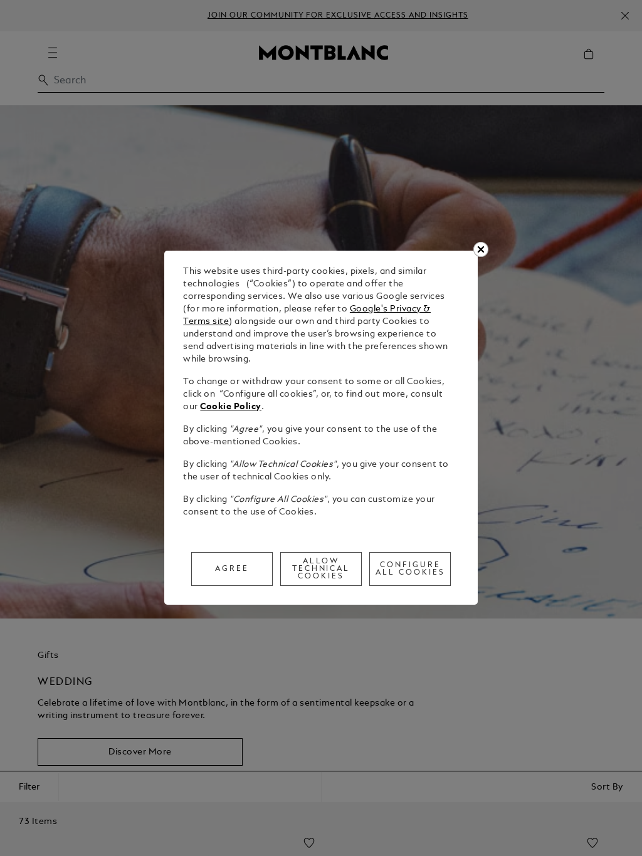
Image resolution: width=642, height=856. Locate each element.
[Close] (480, 249)
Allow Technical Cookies (321, 569)
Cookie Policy (230, 407)
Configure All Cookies (410, 569)
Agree (232, 569)
